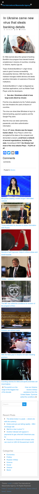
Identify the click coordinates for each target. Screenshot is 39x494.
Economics (10, 454)
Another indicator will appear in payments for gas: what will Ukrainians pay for (19, 434)
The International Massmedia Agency (16, 5)
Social (9, 465)
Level (10, 483)
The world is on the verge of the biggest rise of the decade (10, 389)
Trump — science (7, 279)
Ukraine (23, 29)
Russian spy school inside (10, 330)
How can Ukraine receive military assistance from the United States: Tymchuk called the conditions (28, 392)
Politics (9, 457)
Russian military (12, 460)
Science (9, 462)
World (9, 470)
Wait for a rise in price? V (15, 429)
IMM (17, 29)
